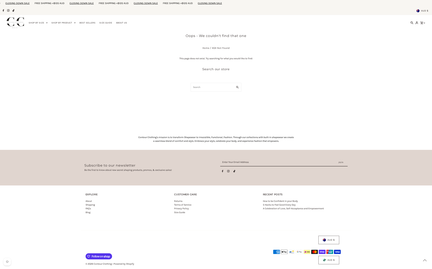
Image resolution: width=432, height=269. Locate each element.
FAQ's (88, 208)
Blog (88, 212)
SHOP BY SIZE (36, 22)
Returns (178, 201)
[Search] (412, 23)
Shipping (90, 204)
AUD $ (424, 10)
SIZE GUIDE (105, 22)
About (89, 201)
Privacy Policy (181, 208)
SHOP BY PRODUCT (61, 22)
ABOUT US (121, 22)
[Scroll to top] (425, 260)
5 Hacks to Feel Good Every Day (279, 204)
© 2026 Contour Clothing (99, 263)
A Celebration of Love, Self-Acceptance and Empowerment (293, 208)
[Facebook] (3, 10)
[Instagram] (7, 10)
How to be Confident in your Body (280, 201)
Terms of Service (182, 204)
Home (205, 48)
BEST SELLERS (87, 22)
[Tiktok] (13, 10)
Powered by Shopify (124, 263)
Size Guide (179, 212)
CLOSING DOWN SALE (46, 3)
